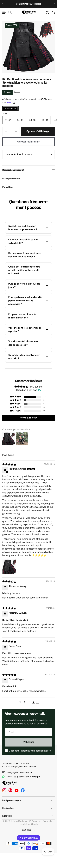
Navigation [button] (4, 12)
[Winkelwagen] (53, 12)
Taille (4, 113)
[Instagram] (4, 790)
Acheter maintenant (28, 141)
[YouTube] (16, 790)
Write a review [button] (28, 417)
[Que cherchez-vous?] (10, 12)
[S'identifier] (47, 12)
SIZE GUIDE (11, 108)
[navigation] (20, 68)
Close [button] (28, 800)
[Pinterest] (10, 790)
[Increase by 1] (16, 131)
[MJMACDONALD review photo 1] (9, 566)
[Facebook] (23, 790)
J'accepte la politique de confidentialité (30, 750)
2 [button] (24, 702)
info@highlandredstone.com (20, 772)
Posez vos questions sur (23, 776)
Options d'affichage (37, 131)
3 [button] (29, 702)
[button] (3, 4)
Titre (18, 154)
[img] (9, 464)
